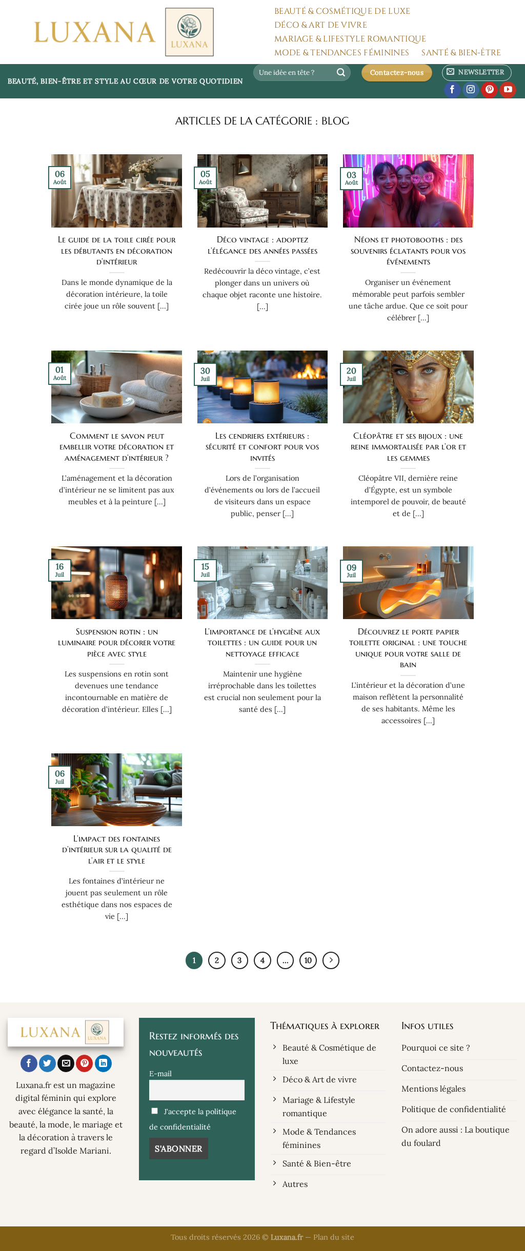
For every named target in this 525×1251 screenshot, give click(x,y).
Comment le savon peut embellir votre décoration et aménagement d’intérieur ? (116, 446)
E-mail (160, 1073)
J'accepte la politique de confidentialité (192, 1119)
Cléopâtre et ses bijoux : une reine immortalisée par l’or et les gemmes (408, 446)
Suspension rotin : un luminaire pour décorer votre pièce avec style (116, 642)
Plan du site (333, 1237)
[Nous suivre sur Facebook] (452, 90)
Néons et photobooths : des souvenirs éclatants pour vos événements (408, 250)
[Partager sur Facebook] (29, 1063)
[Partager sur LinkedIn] (103, 1063)
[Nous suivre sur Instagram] (470, 90)
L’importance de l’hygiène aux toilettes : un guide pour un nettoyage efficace (262, 642)
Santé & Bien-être (461, 52)
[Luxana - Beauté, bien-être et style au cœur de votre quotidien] (130, 32)
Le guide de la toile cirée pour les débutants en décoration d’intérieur (116, 250)
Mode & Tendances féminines (341, 52)
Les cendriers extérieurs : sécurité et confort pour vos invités (262, 446)
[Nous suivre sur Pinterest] (489, 90)
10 (308, 960)
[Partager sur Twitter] (47, 1063)
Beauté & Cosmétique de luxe (342, 11)
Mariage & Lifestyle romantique (350, 39)
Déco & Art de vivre (320, 25)
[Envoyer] (341, 72)
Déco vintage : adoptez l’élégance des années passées (262, 245)
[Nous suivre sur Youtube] (507, 90)
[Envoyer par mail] (65, 1063)
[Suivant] (331, 960)
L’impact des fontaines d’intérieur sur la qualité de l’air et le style (117, 849)
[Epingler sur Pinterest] (84, 1063)
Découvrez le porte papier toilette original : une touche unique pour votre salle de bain (408, 648)
